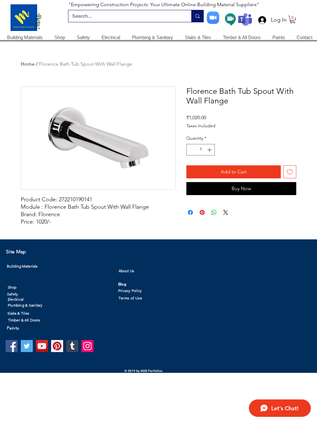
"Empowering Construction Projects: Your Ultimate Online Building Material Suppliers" (163, 4)
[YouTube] (42, 346)
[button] (292, 19)
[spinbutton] (200, 149)
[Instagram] (87, 346)
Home (28, 64)
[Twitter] (27, 346)
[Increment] (210, 149)
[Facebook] (12, 346)
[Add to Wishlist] (289, 171)
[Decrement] (191, 149)
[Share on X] (225, 212)
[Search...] (197, 16)
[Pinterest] (57, 346)
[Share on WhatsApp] (214, 212)
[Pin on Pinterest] (202, 212)
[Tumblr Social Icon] (72, 346)
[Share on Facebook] (190, 212)
